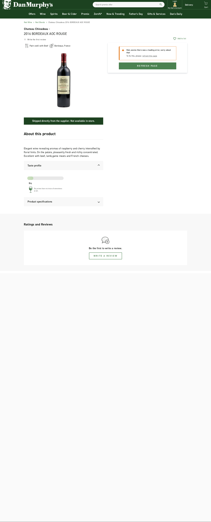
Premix (85, 14)
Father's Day (136, 14)
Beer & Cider (69, 14)
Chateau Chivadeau (36, 29)
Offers (32, 14)
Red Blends (40, 22)
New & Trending (115, 14)
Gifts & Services (156, 14)
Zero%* (98, 14)
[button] (175, 4)
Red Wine (28, 22)
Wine (43, 14)
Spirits (54, 14)
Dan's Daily (176, 14)
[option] (63, 80)
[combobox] (128, 4)
